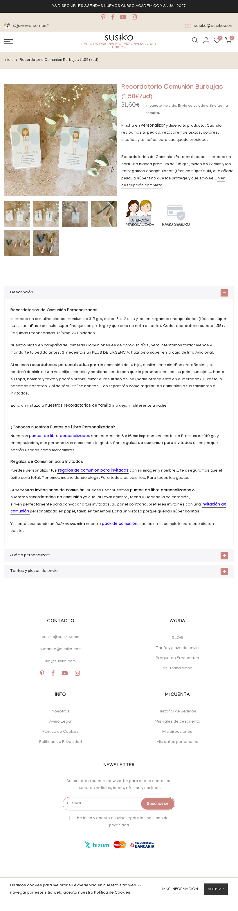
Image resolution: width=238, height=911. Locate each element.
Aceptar (216, 889)
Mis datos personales (177, 742)
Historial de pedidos (177, 712)
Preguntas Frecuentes (177, 658)
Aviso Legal (60, 722)
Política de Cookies (60, 732)
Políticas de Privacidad (60, 742)
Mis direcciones (177, 732)
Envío (183, 106)
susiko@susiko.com (60, 637)
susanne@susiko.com (60, 649)
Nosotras (61, 712)
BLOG (177, 638)
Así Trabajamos (177, 668)
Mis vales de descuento (177, 722)
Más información (180, 889)
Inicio (9, 60)
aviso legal (125, 818)
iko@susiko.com (60, 661)
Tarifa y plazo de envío (177, 648)
